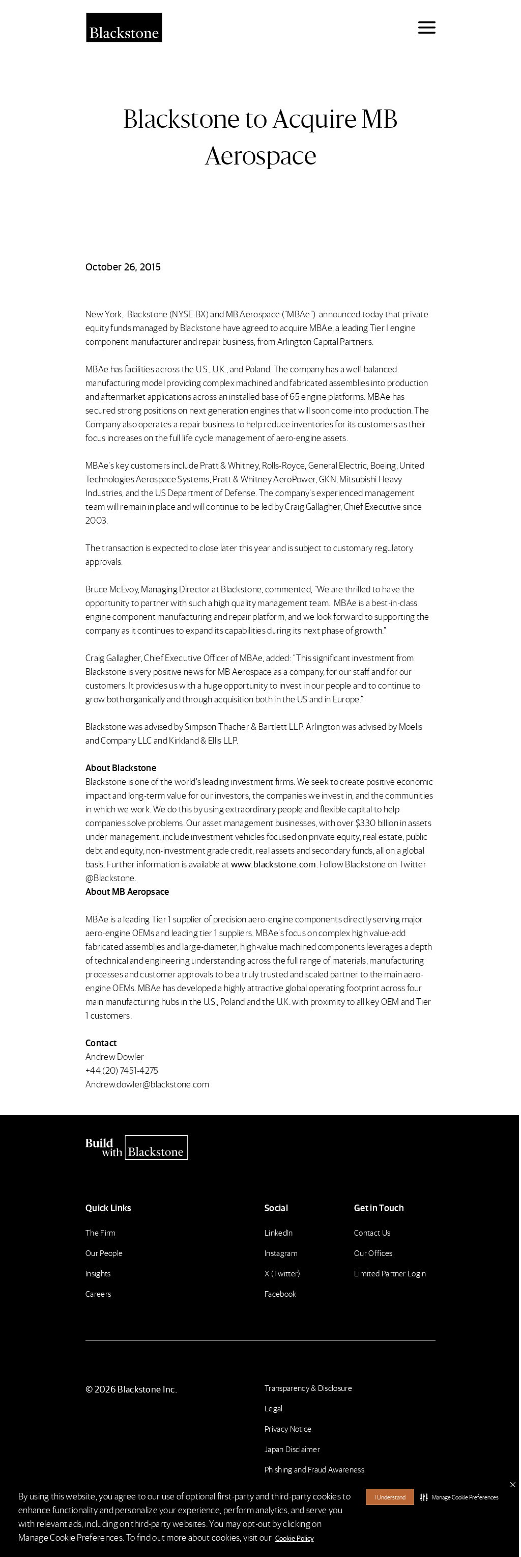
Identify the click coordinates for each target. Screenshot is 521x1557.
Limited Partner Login (390, 1273)
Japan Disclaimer (292, 1448)
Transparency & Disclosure (308, 1387)
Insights (98, 1273)
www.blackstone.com (273, 863)
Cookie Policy (294, 1537)
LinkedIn (279, 1232)
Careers (98, 1293)
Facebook (281, 1293)
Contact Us (372, 1232)
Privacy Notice (288, 1428)
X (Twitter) (283, 1273)
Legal (274, 1408)
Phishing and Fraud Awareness (314, 1469)
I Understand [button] (390, 1497)
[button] (459, 1497)
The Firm (100, 1232)
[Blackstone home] (260, 1147)
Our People (104, 1252)
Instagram (281, 1252)
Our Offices (373, 1252)
